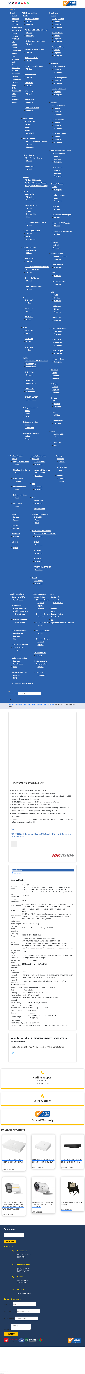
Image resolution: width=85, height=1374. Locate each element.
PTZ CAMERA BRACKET (42, 567)
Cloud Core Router (32, 108)
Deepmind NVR (39, 509)
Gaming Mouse (58, 19)
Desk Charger (57, 351)
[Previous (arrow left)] (1, 1373)
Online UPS (56, 317)
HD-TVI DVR (38, 487)
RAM (54, 412)
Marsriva (57, 259)
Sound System (39, 597)
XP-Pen (14, 88)
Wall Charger (57, 342)
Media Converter (58, 195)
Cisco (14, 94)
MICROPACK (16, 30)
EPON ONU (29, 347)
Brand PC (60, 459)
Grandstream (17, 27)
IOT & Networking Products (22, 683)
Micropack (58, 27)
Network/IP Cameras (42, 470)
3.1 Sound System (43, 622)
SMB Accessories (29, 247)
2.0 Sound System (43, 600)
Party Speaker (41, 664)
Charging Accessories (59, 328)
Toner (14, 514)
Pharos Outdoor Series (33, 286)
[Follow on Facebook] (10, 3)
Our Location (58, 603)
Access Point (28, 118)
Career (53, 611)
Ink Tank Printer (19, 487)
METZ (14, 97)
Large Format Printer (21, 462)
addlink (57, 404)
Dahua (14, 102)
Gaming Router (30, 74)
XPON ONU (29, 330)
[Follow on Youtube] (22, 3)
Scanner (15, 545)
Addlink (15, 53)
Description (16, 873)
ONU (25, 327)
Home (11, 704)
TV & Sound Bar (40, 653)
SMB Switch (38, 581)
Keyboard (54, 63)
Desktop (59, 456)
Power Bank (57, 331)
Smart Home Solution (20, 644)
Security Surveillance (38, 456)
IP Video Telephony (20, 611)
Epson (54, 373)
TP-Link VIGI (40, 473)
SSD (53, 401)
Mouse (53, 16)
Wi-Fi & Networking (29, 13)
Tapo (37, 520)
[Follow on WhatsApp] (28, 3)
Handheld (39, 672)
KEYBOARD (38, 550)
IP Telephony (16, 605)
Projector (54, 370)
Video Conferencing (19, 630)
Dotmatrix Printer (20, 495)
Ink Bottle (15, 542)
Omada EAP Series (32, 278)
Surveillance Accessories (41, 531)
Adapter (26, 177)
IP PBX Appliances (20, 608)
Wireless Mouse (58, 47)
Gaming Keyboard (59, 89)
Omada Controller (32, 270)
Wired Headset (58, 119)
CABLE (36, 542)
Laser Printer (18, 478)
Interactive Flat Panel (20, 672)
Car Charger (57, 339)
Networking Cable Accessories (36, 361)
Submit (11, 1334)
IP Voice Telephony (20, 619)
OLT (24, 297)
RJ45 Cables (29, 372)
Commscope (16, 50)
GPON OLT (29, 308)
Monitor (60, 475)
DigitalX (57, 298)
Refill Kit (15, 525)
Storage (54, 398)
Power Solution (57, 253)
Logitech (15, 24)
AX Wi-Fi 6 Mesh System (34, 66)
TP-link (29, 69)
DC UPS (55, 295)
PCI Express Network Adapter (36, 186)
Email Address (9, 1318)
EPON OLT (29, 300)
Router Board (30, 99)
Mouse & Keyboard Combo (61, 150)
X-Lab (14, 85)
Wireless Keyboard (59, 78)
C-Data (14, 45)
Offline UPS (56, 306)
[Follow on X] (13, 3)
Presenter (54, 242)
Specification (17, 870)
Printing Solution (16, 456)
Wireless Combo (58, 153)
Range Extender (29, 138)
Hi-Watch (15, 59)
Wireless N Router (32, 19)
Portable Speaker (41, 661)
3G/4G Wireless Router (33, 158)
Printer (14, 459)
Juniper (14, 62)
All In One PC (62, 467)
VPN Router (29, 91)
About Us (54, 608)
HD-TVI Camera (39, 462)
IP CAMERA (38, 517)
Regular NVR (38, 500)
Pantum (15, 36)
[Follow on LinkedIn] (19, 3)
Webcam (54, 384)
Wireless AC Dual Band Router (36, 30)
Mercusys (30, 24)
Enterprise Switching (31, 433)
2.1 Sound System (43, 614)
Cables (25, 358)
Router (25, 16)
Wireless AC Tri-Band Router (35, 41)
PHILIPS (15, 76)
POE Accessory (30, 250)
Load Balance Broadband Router (37, 267)
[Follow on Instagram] (16, 3)
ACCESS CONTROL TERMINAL (45, 534)
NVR (33, 497)
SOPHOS (15, 82)
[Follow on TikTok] (25, 3)
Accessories (56, 442)
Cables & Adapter (57, 184)
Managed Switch (31, 205)
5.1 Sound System (43, 639)
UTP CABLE (29, 380)
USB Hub (55, 206)
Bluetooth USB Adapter (61, 223)
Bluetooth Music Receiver (62, 231)
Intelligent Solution (17, 594)
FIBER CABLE (29, 389)
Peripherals (53, 13)
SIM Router (29, 83)
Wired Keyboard (58, 66)
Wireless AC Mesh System (34, 49)
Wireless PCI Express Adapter (36, 183)
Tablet (53, 431)
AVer (13, 42)
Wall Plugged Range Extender (36, 141)
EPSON (14, 33)
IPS (53, 273)
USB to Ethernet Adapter (61, 215)
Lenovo (14, 47)
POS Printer (17, 503)
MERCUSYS (16, 68)
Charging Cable (58, 359)
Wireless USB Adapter (33, 180)
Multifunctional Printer (22, 470)
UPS (52, 292)
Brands (12, 13)
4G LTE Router (28, 155)
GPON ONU (29, 339)
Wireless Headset (59, 134)
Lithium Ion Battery (60, 281)
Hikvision (15, 19)
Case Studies (56, 617)
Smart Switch (30, 194)
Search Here (13, 694)
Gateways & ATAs (18, 597)
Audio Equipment (39, 594)
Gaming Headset (58, 105)
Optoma (15, 22)
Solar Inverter (57, 264)
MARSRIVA (16, 99)
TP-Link (14, 16)
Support (56, 600)
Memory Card (57, 420)
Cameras (35, 459)
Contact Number (10, 1311)
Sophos (27, 130)
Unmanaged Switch (32, 231)
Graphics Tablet (58, 434)
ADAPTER (37, 559)
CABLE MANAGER (31, 397)
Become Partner (57, 614)
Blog (53, 620)
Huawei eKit (16, 91)
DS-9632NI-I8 (19, 836)
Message (7, 1329)
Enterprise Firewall (30, 408)
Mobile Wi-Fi (29, 166)
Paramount (16, 73)
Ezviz (13, 56)
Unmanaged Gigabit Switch (35, 222)
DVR (33, 484)
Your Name (8, 1304)
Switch (25, 191)
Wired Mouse (57, 33)
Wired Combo (57, 167)
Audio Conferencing (19, 658)
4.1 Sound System (43, 631)
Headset (54, 103)
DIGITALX (15, 39)
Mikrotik (15, 71)
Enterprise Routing (30, 422)
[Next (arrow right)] (3, 1373)
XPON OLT (29, 317)
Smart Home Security (40, 514)
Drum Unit (16, 534)
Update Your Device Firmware (62, 623)
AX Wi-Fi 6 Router (31, 58)
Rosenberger (16, 79)
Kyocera (15, 65)
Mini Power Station (59, 256)
